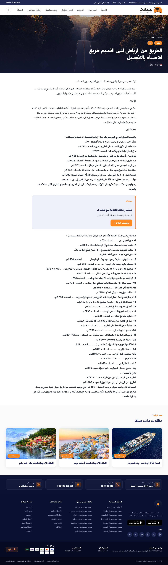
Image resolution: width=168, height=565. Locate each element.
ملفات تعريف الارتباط (24, 561)
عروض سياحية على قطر (83, 531)
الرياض (158, 43)
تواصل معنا (58, 523)
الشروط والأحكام (56, 519)
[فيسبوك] (160, 534)
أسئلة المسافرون (34, 10)
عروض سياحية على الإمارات (82, 515)
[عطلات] (151, 10)
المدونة (20, 10)
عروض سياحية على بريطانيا (82, 519)
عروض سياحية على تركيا (83, 507)
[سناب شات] (129, 534)
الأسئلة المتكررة (56, 511)
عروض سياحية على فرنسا (83, 527)
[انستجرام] (147, 534)
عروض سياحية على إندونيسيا (111, 519)
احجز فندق (92, 10)
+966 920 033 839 (13, 3)
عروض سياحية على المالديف (111, 515)
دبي (150, 43)
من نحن (59, 507)
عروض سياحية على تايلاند (113, 531)
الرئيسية (104, 10)
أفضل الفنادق (67, 10)
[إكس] (153, 534)
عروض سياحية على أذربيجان (112, 527)
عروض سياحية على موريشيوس (81, 511)
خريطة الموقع (10, 561)
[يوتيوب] (141, 534)
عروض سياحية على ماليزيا (113, 511)
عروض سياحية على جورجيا (112, 523)
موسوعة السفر (51, 10)
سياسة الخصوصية (55, 515)
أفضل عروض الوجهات (114, 507)
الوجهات (80, 10)
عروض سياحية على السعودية (81, 523)
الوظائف (59, 527)
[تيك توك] (135, 534)
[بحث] (8, 10)
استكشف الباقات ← (121, 223)
